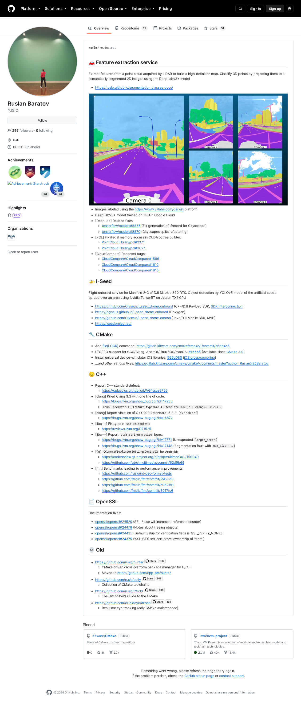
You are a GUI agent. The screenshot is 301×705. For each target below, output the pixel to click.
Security (114, 692)
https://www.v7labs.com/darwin (159, 209)
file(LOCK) (110, 346)
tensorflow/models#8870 (121, 232)
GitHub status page (199, 676)
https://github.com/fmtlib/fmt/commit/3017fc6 (137, 490)
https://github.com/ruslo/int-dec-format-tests (137, 473)
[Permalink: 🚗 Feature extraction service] (85, 62)
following (44, 130)
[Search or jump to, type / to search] (240, 8)
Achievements (20, 160)
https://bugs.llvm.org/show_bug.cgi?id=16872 (137, 418)
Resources (81, 8)
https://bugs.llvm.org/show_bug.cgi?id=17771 (137, 440)
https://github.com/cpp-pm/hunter (144, 573)
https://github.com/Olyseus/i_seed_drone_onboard (134, 306)
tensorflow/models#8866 (121, 226)
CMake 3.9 (234, 352)
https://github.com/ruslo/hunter (119, 562)
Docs (158, 692)
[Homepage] (11, 8)
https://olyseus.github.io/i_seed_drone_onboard (131, 312)
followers (23, 130)
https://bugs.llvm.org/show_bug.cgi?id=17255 (137, 401)
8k (103, 652)
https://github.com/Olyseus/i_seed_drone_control (133, 318)
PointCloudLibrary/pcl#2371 (123, 242)
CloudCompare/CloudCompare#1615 (130, 270)
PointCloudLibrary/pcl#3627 (123, 248)
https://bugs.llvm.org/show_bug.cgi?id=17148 (137, 446)
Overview (101, 28)
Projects (165, 28)
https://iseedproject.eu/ (113, 323)
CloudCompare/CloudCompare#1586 (130, 259)
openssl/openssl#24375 (113, 539)
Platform (28, 8)
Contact (171, 692)
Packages (190, 28)
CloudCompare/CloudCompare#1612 (130, 264)
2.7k (116, 652)
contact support (231, 676)
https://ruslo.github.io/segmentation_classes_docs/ (134, 87)
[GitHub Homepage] (49, 692)
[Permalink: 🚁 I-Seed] (85, 281)
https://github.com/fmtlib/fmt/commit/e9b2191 (138, 485)
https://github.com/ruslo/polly (118, 580)
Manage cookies (191, 692)
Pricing (165, 8)
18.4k (232, 652)
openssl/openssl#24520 (113, 522)
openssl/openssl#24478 (113, 527)
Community (143, 692)
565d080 (174, 357)
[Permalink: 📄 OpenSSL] (85, 501)
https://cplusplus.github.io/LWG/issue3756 (135, 390)
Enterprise (140, 8)
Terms (88, 692)
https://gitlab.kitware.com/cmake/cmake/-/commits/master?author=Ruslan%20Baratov (202, 363)
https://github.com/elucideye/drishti (122, 603)
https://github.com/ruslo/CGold (119, 591)
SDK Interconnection (226, 306)
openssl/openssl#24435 (113, 533)
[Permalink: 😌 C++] (85, 374)
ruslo (93, 47)
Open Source (111, 8)
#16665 (195, 352)
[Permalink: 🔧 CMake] (85, 334)
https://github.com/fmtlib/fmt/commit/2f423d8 (138, 479)
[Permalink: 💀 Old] (85, 549)
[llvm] (11, 237)
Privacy (100, 692)
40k (216, 652)
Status (128, 692)
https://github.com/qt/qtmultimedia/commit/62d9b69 (143, 462)
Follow (42, 120)
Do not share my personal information (230, 692)
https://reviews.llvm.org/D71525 (126, 429)
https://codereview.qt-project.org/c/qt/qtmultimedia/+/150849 (150, 457)
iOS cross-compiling (199, 357)
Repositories (133, 28)
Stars (217, 28)
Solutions (54, 8)
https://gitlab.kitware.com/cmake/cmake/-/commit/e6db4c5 (183, 346)
